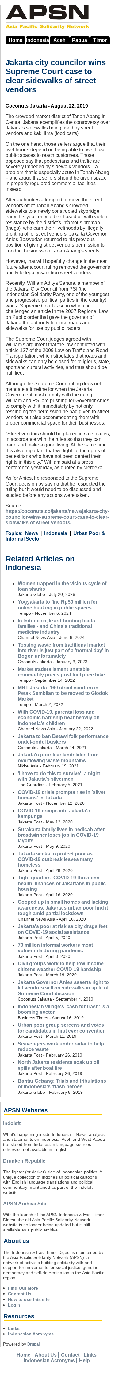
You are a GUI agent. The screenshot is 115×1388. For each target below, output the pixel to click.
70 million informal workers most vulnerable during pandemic (55, 947)
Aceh (59, 40)
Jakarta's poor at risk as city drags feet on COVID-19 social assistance (62, 929)
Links (14, 1328)
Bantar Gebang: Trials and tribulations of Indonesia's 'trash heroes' (62, 1083)
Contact (70, 1355)
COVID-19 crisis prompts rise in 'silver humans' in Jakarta (61, 795)
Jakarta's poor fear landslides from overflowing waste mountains (58, 757)
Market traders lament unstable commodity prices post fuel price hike (61, 672)
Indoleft (12, 1123)
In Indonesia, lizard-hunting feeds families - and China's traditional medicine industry (56, 626)
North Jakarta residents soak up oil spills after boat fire (58, 1065)
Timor (100, 40)
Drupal (33, 1344)
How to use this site (29, 1299)
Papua (79, 40)
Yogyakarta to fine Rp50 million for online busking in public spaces (58, 604)
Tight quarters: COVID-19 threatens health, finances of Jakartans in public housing (62, 883)
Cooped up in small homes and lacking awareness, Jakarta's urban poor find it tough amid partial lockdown (63, 907)
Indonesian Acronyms (31, 1333)
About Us (46, 1355)
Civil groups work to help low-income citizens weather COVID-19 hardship (61, 966)
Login (14, 1305)
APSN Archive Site (24, 1203)
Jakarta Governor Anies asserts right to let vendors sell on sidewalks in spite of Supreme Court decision (63, 988)
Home (15, 40)
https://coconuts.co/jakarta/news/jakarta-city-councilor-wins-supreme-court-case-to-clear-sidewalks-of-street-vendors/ (57, 517)
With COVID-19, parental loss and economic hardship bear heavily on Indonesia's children (59, 717)
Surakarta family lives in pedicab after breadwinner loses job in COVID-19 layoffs (61, 835)
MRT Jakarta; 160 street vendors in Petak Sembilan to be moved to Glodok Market (63, 693)
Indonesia (37, 40)
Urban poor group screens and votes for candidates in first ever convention (62, 1027)
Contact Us (19, 1293)
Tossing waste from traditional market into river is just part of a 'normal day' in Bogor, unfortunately (63, 650)
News (31, 533)
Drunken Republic (24, 1161)
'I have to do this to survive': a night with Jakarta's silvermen (59, 776)
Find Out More (23, 1288)
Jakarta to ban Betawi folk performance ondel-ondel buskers (63, 739)
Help (84, 1360)
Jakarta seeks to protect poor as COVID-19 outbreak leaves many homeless (55, 859)
